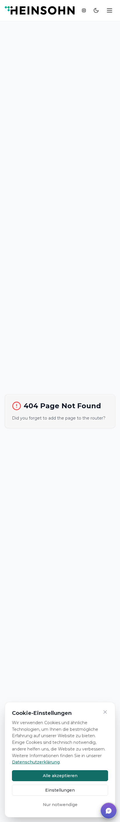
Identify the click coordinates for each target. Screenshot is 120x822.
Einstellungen (60, 790)
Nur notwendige (60, 804)
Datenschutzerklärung (36, 762)
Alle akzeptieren (60, 775)
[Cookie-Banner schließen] (105, 712)
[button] (108, 810)
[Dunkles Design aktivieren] (96, 10)
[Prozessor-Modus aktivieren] (84, 10)
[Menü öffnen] (109, 10)
